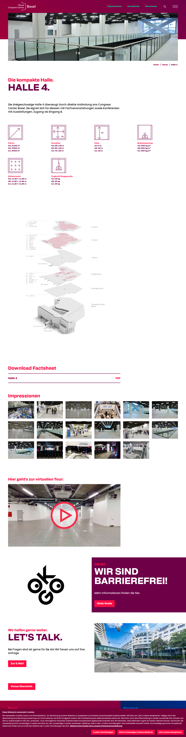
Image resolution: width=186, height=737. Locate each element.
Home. (156, 64)
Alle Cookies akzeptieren (170, 732)
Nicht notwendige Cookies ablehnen (136, 732)
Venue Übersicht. (22, 686)
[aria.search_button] (164, 6)
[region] (93, 723)
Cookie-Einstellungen (103, 732)
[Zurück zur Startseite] (22, 6)
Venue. (165, 64)
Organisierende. (114, 6)
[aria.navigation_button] (175, 6)
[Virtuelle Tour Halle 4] (64, 515)
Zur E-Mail (17, 663)
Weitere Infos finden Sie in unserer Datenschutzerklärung (96, 726)
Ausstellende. (133, 6)
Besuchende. (151, 6)
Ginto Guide (104, 603)
